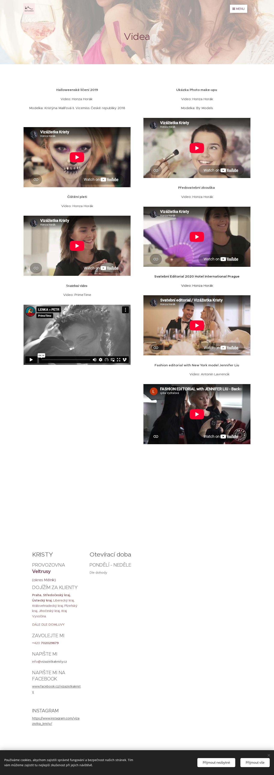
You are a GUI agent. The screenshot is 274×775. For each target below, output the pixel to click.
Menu (240, 9)
